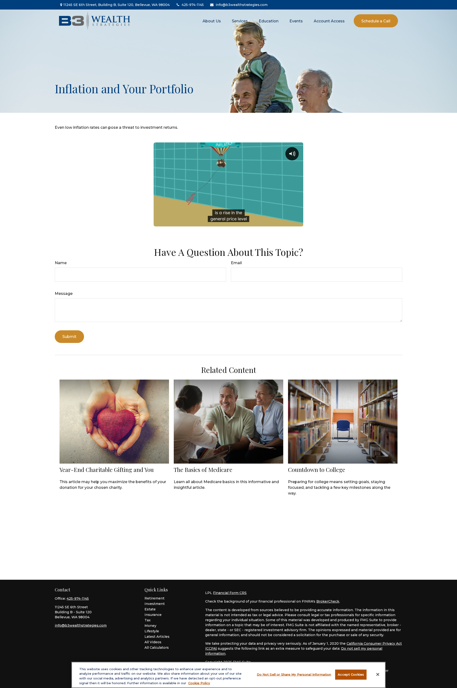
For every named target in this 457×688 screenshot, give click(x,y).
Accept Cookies (351, 674)
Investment (154, 604)
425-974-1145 (193, 5)
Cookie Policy (199, 683)
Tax (147, 620)
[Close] (378, 674)
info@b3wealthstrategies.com (242, 5)
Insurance (153, 615)
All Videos (152, 642)
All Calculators (156, 647)
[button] (212, 20)
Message (64, 293)
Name (61, 263)
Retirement (154, 598)
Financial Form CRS (230, 593)
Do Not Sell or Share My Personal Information (294, 674)
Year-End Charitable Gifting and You (107, 469)
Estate (150, 609)
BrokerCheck (327, 601)
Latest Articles (156, 636)
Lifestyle (151, 631)
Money (150, 626)
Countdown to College (316, 469)
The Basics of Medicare (203, 469)
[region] (228, 675)
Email (236, 263)
